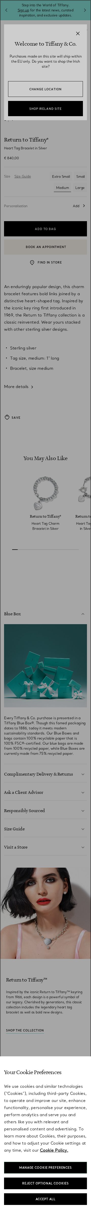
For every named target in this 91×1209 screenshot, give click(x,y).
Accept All (46, 1199)
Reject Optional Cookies (45, 1183)
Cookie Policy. (54, 1150)
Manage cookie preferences (45, 1167)
